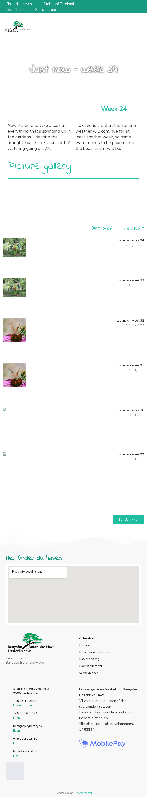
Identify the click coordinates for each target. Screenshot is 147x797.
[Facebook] (15, 771)
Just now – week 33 (130, 280)
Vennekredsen (88, 673)
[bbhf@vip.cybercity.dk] (8, 726)
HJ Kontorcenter (82, 793)
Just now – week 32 (130, 321)
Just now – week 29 (130, 454)
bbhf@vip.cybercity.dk (27, 726)
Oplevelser (86, 638)
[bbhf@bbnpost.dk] (8, 751)
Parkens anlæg (89, 659)
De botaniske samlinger (95, 652)
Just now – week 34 (130, 240)
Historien (85, 645)
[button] (134, 26)
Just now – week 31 (130, 365)
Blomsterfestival (90, 666)
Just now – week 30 (130, 410)
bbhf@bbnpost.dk (25, 751)
